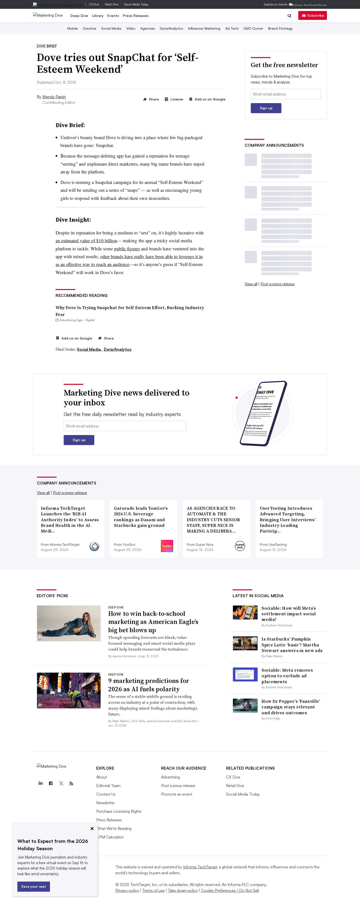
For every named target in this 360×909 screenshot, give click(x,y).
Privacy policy (127, 890)
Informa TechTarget (200, 866)
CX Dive (94, 4)
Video (130, 28)
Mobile (72, 28)
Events (113, 15)
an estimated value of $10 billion (86, 240)
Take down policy (183, 890)
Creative (89, 28)
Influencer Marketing (204, 28)
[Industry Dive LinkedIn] (41, 783)
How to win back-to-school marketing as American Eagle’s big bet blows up (153, 622)
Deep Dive (79, 15)
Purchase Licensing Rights (119, 811)
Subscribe (315, 15)
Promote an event (176, 794)
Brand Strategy (280, 28)
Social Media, (90, 349)
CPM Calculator (110, 837)
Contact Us (106, 794)
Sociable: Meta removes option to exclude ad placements (287, 676)
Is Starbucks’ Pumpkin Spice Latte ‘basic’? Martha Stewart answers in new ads (292, 645)
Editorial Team (108, 785)
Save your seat (33, 886)
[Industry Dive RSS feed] (71, 783)
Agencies (147, 28)
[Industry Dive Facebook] (51, 783)
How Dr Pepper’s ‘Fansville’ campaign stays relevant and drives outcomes (291, 707)
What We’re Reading (114, 828)
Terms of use (153, 890)
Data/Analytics (171, 28)
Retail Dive (111, 4)
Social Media (111, 28)
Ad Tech (232, 28)
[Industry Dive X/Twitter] (61, 783)
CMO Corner (253, 28)
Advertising (170, 777)
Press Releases (136, 15)
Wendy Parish (54, 96)
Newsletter (105, 802)
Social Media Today (136, 4)
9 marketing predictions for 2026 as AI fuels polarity (148, 684)
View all (251, 283)
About (101, 777)
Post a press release (278, 283)
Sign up (266, 108)
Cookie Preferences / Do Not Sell (230, 890)
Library (98, 15)
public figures (127, 248)
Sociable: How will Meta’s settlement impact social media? (289, 614)
